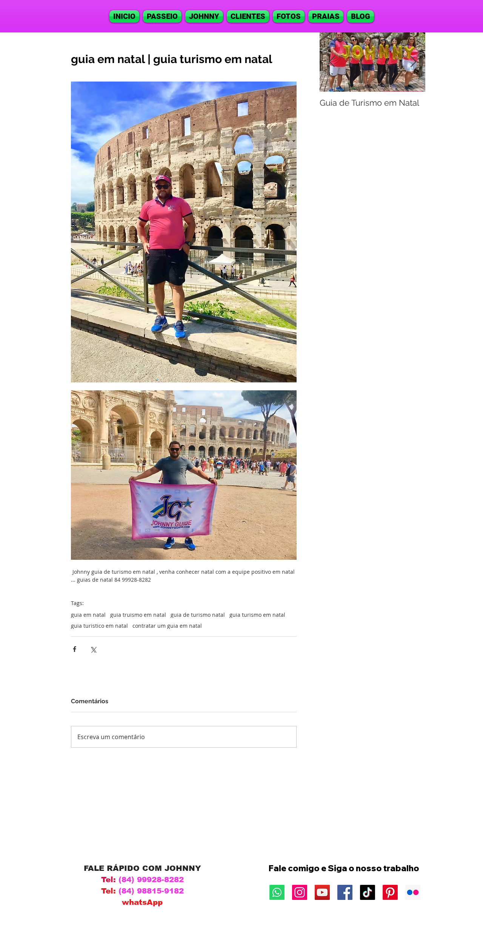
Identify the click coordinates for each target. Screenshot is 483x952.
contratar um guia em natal (167, 625)
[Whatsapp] (277, 892)
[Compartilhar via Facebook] (74, 649)
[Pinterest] (390, 892)
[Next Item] (413, 62)
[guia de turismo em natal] (299, 892)
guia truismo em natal (138, 615)
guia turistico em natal (99, 625)
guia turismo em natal (257, 615)
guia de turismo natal (198, 615)
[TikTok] (367, 892)
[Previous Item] (331, 62)
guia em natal (88, 615)
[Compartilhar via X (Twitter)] (93, 649)
